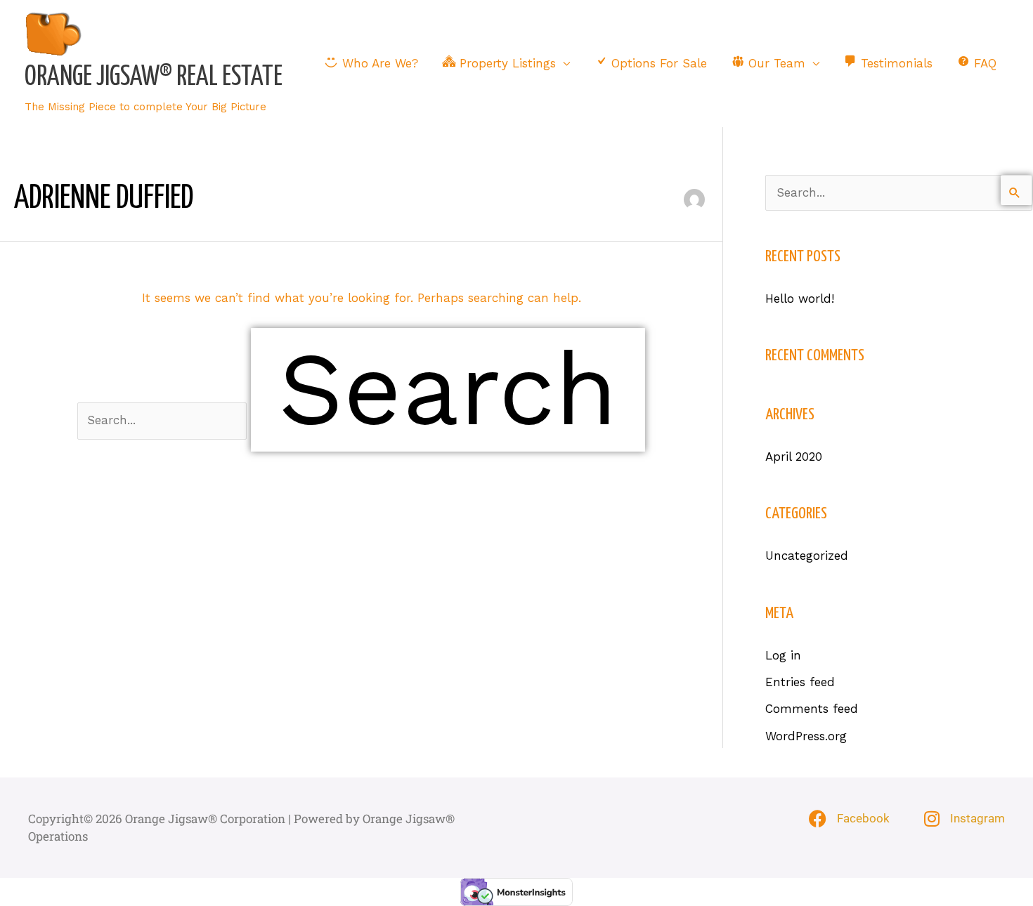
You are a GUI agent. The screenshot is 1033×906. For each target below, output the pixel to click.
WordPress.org (806, 736)
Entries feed (800, 682)
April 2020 (793, 456)
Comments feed (811, 709)
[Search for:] (164, 420)
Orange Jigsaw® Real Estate (153, 78)
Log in (783, 655)
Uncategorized (806, 556)
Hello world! (799, 298)
